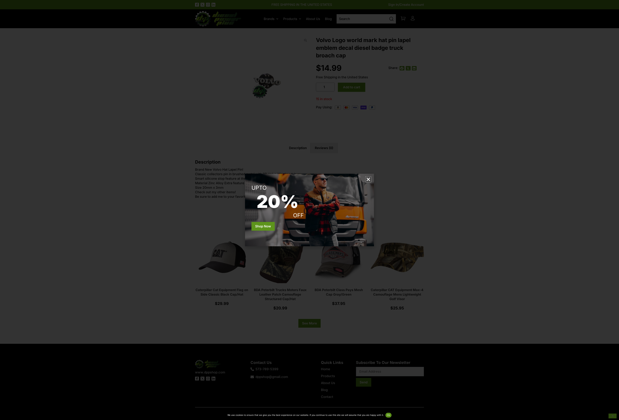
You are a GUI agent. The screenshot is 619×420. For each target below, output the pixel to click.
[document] (309, 210)
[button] (368, 179)
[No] (613, 416)
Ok (388, 415)
